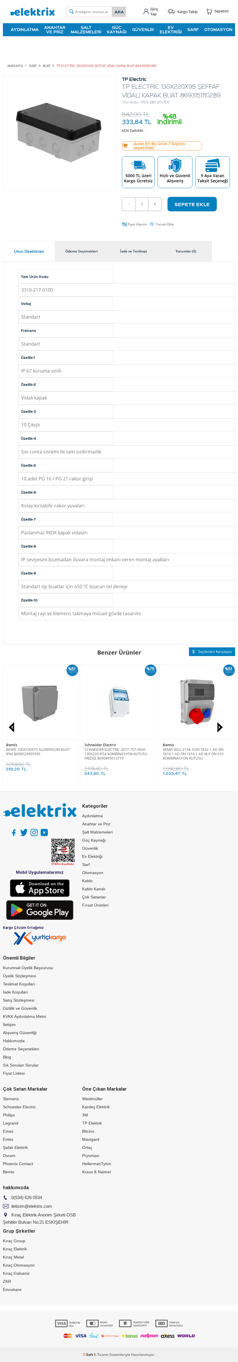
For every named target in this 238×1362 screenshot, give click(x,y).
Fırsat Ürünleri (95, 905)
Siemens (11, 1098)
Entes (8, 1139)
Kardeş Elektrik (96, 1107)
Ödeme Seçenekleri (21, 1049)
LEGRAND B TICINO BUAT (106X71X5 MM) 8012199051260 (40, 751)
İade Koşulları (15, 992)
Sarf (193, 29)
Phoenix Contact (18, 1163)
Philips (9, 1115)
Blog (7, 1057)
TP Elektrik (92, 1123)
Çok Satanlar (94, 897)
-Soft (88, 1354)
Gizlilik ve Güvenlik (20, 1008)
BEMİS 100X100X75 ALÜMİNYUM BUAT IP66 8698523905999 (116, 751)
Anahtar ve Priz (54, 29)
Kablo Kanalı (93, 889)
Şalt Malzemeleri (86, 29)
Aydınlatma (25, 29)
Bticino (12, 744)
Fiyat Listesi (14, 1073)
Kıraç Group (14, 1240)
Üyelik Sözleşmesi (19, 976)
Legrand (10, 1123)
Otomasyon (218, 29)
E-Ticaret (101, 1354)
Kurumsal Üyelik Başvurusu (28, 967)
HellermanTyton (96, 1163)
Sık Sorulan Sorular (21, 1065)
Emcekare (12, 1289)
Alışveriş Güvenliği (20, 1032)
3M (85, 1115)
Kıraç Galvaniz (16, 1273)
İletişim (9, 1024)
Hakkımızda (14, 1040)
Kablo (87, 880)
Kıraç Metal (13, 1257)
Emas (8, 1131)
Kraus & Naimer (96, 1171)
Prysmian (90, 1155)
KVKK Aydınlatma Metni (24, 1016)
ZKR (7, 1281)
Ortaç (87, 1147)
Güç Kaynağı (117, 29)
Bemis (89, 744)
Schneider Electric (178, 744)
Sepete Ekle (192, 204)
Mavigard (90, 1139)
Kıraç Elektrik (15, 1249)
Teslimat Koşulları (19, 984)
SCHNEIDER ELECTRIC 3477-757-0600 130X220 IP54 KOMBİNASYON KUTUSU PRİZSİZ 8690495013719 (194, 753)
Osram (9, 1155)
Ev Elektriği (171, 29)
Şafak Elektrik (15, 1147)
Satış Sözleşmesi (18, 1000)
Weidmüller (92, 1098)
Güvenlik (143, 29)
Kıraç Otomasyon (19, 1265)
